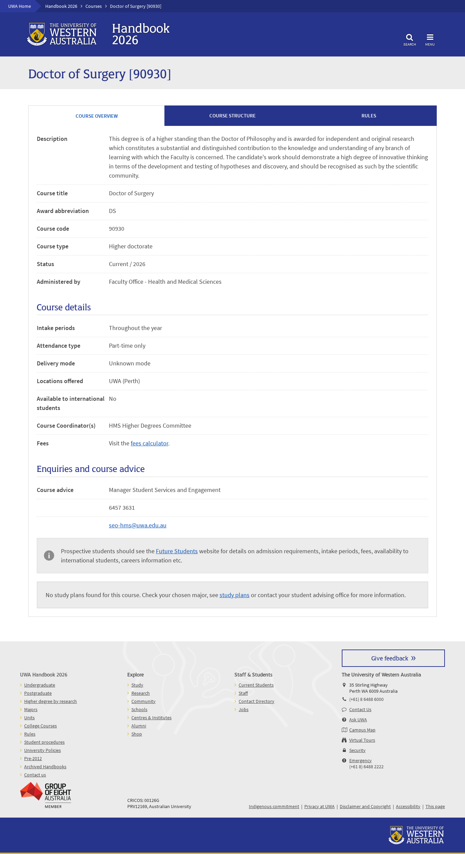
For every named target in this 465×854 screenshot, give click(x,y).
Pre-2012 (33, 758)
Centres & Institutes (151, 718)
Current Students (256, 685)
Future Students (177, 551)
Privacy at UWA (319, 806)
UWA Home (19, 6)
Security (357, 750)
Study (137, 685)
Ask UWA (358, 720)
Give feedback (389, 658)
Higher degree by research (50, 701)
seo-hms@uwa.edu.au (137, 525)
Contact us (35, 775)
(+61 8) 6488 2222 (366, 766)
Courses (93, 6)
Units (29, 718)
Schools (139, 709)
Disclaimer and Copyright (365, 806)
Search (409, 44)
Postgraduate (38, 693)
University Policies (42, 750)
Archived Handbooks (45, 766)
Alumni (138, 726)
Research (140, 693)
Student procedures (44, 742)
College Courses (40, 726)
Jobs (243, 709)
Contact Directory (256, 701)
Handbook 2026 (61, 6)
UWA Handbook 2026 (43, 674)
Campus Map (362, 730)
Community (143, 701)
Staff (243, 693)
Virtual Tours (362, 740)
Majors (30, 709)
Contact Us (360, 709)
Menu (430, 44)
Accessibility (408, 806)
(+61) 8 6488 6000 (366, 699)
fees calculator (149, 443)
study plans (235, 595)
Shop (136, 734)
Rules (29, 734)
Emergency (360, 760)
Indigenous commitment (274, 806)
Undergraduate (39, 685)
